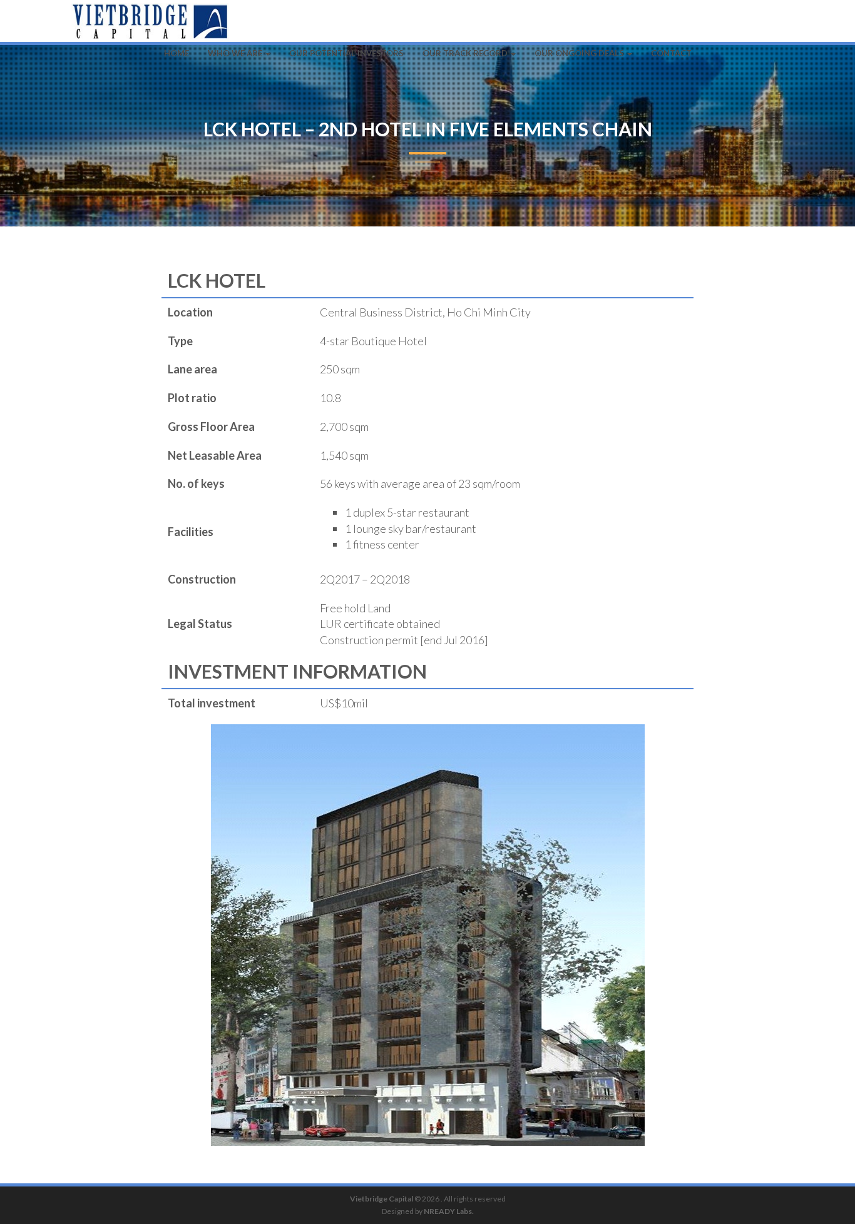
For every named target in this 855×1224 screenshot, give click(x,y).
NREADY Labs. (449, 1211)
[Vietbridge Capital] (149, 15)
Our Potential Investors (346, 53)
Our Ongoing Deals (580, 53)
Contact (671, 53)
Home (176, 53)
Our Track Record (465, 53)
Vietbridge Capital (381, 1198)
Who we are (236, 53)
